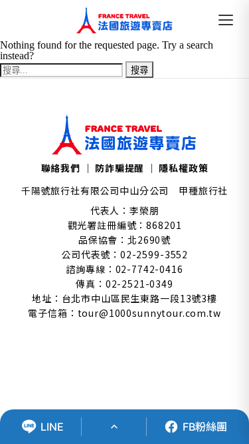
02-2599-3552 (154, 254)
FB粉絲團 (205, 426)
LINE (52, 426)
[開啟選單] (225, 20)
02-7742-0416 (149, 269)
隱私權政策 (183, 167)
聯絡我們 (60, 167)
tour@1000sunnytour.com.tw (149, 313)
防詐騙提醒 (119, 167)
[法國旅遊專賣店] (124, 20)
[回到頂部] (114, 426)
